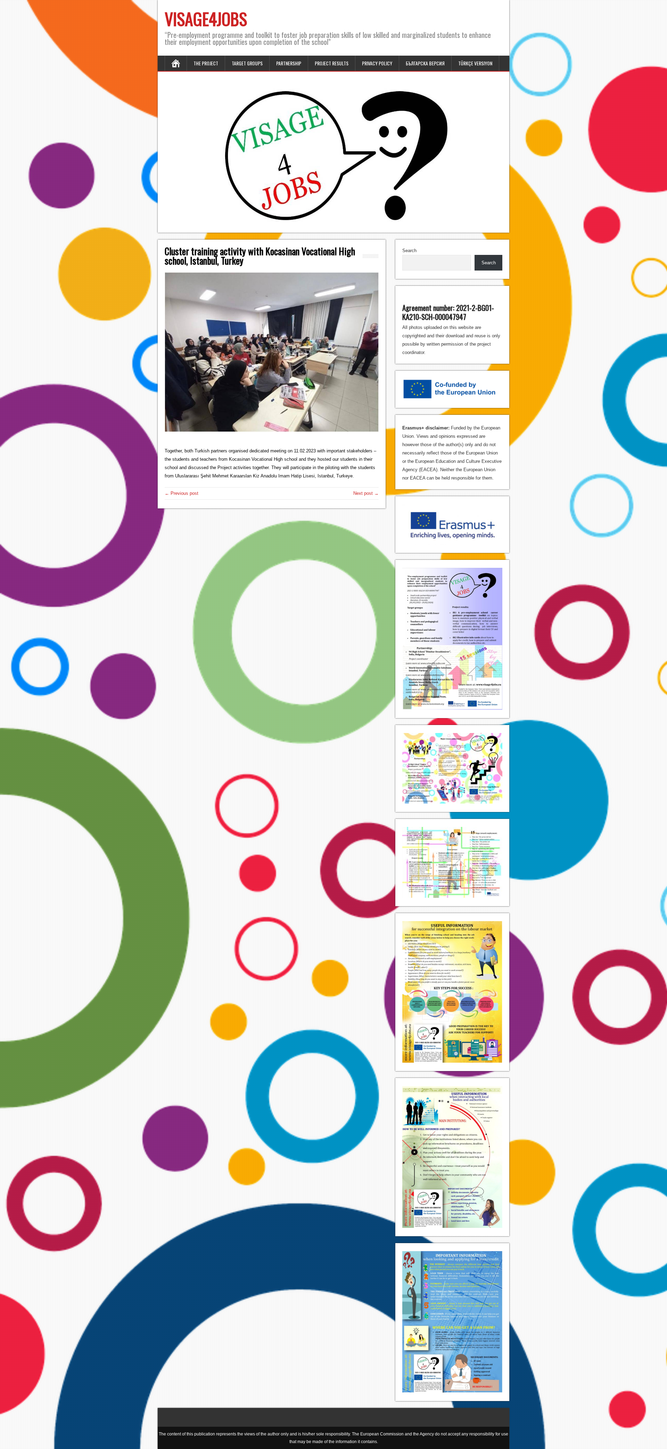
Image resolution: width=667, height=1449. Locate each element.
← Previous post (181, 493)
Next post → (366, 493)
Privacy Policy (377, 63)
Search (409, 250)
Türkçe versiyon (475, 63)
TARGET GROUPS (247, 63)
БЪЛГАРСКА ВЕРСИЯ (425, 63)
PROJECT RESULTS (331, 63)
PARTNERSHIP (288, 63)
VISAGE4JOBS (206, 18)
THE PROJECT (205, 63)
